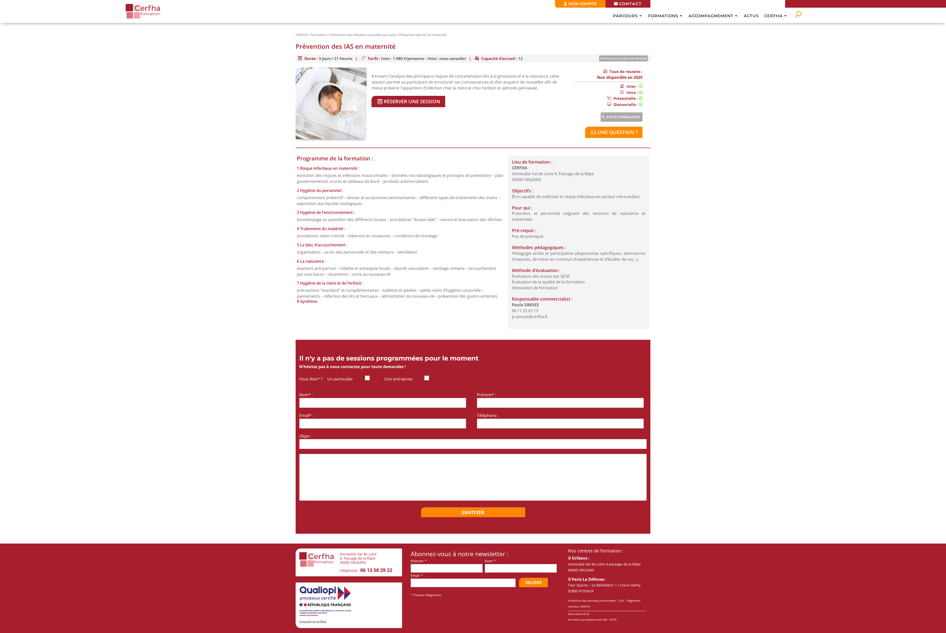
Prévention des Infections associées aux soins (363, 35)
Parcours (625, 16)
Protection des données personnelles (592, 600)
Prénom (417, 561)
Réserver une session (412, 101)
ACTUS (751, 16)
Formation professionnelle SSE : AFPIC (592, 619)
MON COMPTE (583, 3)
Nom (489, 561)
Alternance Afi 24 (578, 614)
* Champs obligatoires (426, 595)
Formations (663, 16)
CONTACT (630, 3)
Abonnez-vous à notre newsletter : (460, 554)
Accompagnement (711, 16)
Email (415, 575)
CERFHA (773, 16)
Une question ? (617, 132)
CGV (621, 600)
